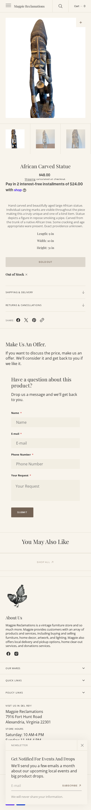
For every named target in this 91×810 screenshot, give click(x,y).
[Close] (82, 745)
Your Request (21, 475)
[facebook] (18, 321)
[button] (8, 6)
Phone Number (22, 454)
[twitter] (26, 321)
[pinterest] (34, 321)
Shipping (30, 179)
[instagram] (16, 654)
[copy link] (42, 321)
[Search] (60, 6)
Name (16, 413)
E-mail (16, 433)
